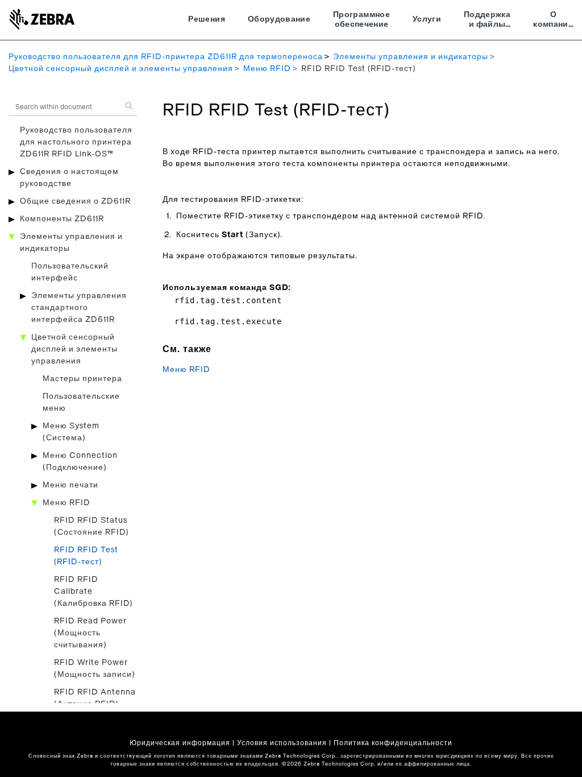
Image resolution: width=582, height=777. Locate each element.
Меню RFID (267, 69)
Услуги (427, 19)
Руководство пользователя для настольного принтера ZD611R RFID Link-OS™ (76, 142)
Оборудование (279, 19)
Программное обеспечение (361, 20)
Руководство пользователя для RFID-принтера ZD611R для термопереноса (166, 57)
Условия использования (282, 742)
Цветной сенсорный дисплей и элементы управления (121, 69)
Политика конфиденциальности (393, 742)
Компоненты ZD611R (62, 219)
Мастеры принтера (82, 379)
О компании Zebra (553, 21)
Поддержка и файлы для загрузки (487, 21)
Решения (206, 19)
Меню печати (70, 485)
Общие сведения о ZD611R (75, 201)
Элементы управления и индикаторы (410, 57)
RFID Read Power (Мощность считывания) (90, 633)
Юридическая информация (180, 742)
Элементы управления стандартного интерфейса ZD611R (79, 308)
